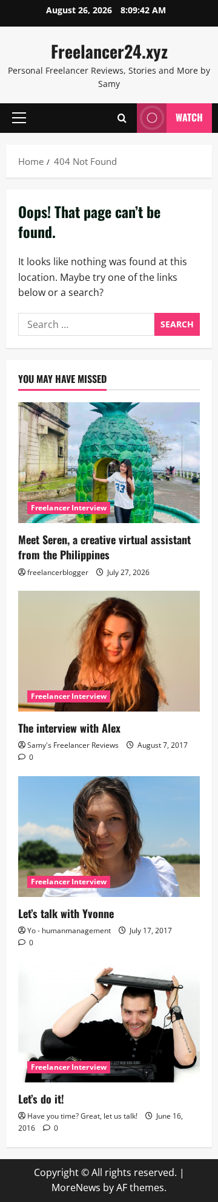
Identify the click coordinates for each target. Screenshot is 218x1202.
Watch (189, 117)
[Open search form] (122, 118)
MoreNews (76, 1187)
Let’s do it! (41, 1099)
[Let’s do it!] (109, 1022)
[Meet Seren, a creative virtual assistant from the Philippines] (109, 462)
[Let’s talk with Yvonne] (109, 836)
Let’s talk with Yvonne (66, 913)
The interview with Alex (69, 728)
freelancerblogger (57, 572)
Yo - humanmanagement (69, 930)
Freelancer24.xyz (109, 51)
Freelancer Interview (69, 508)
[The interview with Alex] (109, 651)
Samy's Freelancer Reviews (73, 745)
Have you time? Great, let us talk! (82, 1116)
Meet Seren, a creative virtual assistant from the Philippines (104, 547)
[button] (19, 117)
